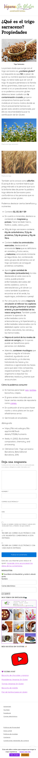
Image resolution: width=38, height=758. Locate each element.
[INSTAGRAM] (19, 622)
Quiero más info (25, 752)
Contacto (7, 737)
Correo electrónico (10, 501)
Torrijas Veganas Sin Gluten (13, 684)
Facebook (7, 713)
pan (27, 390)
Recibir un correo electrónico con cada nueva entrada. (18, 546)
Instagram (7, 706)
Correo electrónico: (8, 586)
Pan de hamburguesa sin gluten (14, 692)
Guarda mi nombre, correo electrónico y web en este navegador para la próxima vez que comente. (18, 525)
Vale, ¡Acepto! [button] (15, 755)
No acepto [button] (25, 755)
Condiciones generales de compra (16, 740)
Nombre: (5, 579)
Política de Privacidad (12, 727)
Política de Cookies (11, 734)
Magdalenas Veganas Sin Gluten (15, 679)
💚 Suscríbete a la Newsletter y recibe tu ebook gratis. (19, 575)
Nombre (5, 491)
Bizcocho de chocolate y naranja (15, 675)
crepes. (13, 403)
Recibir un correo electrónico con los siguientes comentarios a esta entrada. (18, 535)
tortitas (33, 390)
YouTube (7, 710)
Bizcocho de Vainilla (10, 688)
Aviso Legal (8, 731)
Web (3, 512)
